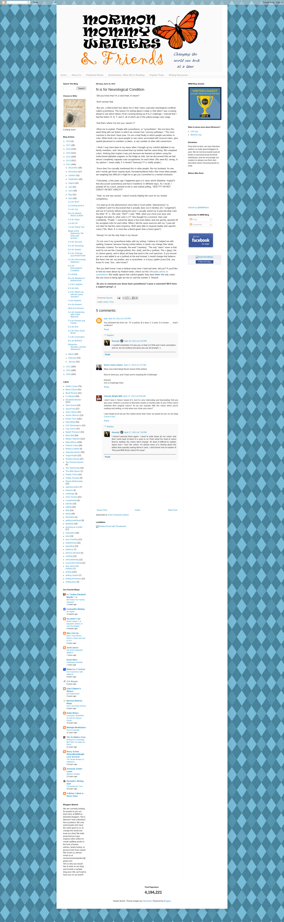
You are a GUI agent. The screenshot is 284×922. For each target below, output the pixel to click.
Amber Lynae (72, 386)
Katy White (70, 422)
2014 (68, 157)
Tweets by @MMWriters (198, 207)
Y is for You (73, 209)
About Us (76, 75)
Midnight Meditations (76, 727)
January (72, 362)
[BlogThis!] (127, 298)
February (72, 358)
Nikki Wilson (71, 442)
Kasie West (72, 660)
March (71, 354)
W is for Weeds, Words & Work (75, 214)
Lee (105, 318)
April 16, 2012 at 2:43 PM (135, 341)
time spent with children (72, 567)
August (71, 183)
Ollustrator (147, 901)
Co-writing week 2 (76, 205)
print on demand (73, 553)
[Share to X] (130, 298)
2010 (68, 370)
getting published (73, 520)
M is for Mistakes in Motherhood (76, 279)
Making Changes (73, 774)
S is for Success (75, 242)
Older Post (172, 510)
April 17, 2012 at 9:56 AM (134, 396)
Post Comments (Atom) (118, 515)
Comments (197, 224)
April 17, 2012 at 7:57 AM (135, 365)
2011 (68, 366)
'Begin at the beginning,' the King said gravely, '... (76, 234)
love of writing (72, 539)
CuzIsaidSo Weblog (75, 609)
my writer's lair (74, 619)
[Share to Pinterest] (136, 298)
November (73, 172)
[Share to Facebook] (133, 298)
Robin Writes (73, 713)
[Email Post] (119, 298)
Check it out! (109, 416)
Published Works (95, 75)
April (70, 198)
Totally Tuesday (73, 478)
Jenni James (71, 412)
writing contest (72, 575)
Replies (110, 335)
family (68, 514)
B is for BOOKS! (75, 341)
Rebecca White (72, 449)
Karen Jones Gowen (113, 365)
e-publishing (71, 500)
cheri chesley (71, 497)
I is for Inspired (74, 300)
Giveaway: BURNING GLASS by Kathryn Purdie (75, 718)
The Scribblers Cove (76, 737)
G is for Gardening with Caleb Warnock (76, 314)
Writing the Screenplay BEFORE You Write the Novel (76, 742)
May (70, 194)
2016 (68, 149)
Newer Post (102, 510)
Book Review (71, 393)
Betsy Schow (71, 389)
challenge (70, 494)
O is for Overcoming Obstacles (77, 260)
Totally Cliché (72, 474)
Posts (194, 219)
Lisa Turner (71, 429)
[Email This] (124, 298)
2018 (68, 141)
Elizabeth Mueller (73, 400)
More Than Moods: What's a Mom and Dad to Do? (76, 638)
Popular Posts (156, 75)
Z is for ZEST (73, 202)
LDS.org (194, 131)
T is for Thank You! (76, 227)
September (73, 179)
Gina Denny (71, 405)
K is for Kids (73, 288)
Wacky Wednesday (74, 481)
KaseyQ (115, 341)
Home (63, 75)
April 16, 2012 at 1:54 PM (119, 318)
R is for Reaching (75, 246)
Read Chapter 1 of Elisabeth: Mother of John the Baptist (74, 623)
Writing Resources (178, 75)
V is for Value (74, 219)
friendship (70, 517)
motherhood (71, 543)
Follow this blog (204, 262)
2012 (68, 164)
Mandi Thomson (73, 432)
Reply (106, 329)
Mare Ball (70, 435)
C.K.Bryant (70, 396)
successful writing (73, 563)
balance (69, 490)
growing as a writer (74, 527)
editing (69, 507)
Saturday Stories (73, 452)
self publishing (72, 559)
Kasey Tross (109, 302)
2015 (68, 153)
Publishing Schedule (75, 662)
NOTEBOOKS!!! (73, 694)
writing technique (73, 579)
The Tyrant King (73, 468)
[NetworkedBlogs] (204, 257)
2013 (68, 160)
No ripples (71, 612)
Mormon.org (195, 135)
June (70, 191)
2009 (68, 374)
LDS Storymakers (73, 425)
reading (69, 556)
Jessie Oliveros (72, 415)
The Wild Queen (73, 471)
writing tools (71, 582)
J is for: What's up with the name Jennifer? (75, 294)
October (72, 175)
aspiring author (72, 487)
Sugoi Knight (71, 455)
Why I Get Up (73, 633)
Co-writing (72, 274)
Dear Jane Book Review (76, 706)
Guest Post (70, 409)
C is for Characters (76, 337)
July (70, 187)
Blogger (167, 901)
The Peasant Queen (74, 462)
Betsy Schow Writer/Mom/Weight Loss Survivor (75, 754)
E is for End (73, 327)
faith (67, 510)
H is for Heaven (75, 304)
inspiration (70, 533)
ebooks (69, 504)
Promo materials (73, 730)
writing (68, 572)
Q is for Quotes (74, 249)
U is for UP (73, 223)
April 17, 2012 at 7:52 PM (135, 432)
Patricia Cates (72, 445)
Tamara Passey (72, 459)
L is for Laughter (75, 284)
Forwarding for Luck (75, 786)
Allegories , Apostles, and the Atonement (77, 346)
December (73, 168)
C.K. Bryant (72, 681)
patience (69, 549)
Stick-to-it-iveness (76, 308)
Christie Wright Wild (113, 396)
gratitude (69, 524)
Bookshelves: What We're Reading (126, 75)
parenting (70, 546)
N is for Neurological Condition (75, 268)
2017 (68, 145)
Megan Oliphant (73, 439)
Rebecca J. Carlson (76, 669)
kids (67, 536)
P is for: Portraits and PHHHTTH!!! (76, 254)
